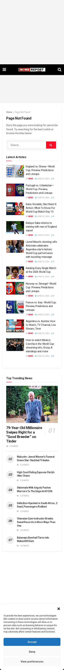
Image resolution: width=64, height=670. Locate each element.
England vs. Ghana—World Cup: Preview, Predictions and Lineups (40, 170)
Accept (32, 642)
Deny (32, 651)
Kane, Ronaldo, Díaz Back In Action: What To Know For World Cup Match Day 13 (41, 208)
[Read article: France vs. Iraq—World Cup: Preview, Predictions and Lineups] (15, 307)
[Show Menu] (4, 69)
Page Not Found (22, 112)
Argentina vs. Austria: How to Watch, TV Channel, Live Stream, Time (41, 325)
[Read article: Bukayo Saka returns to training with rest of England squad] (15, 227)
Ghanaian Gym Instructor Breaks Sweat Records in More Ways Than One (36, 522)
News (30, 179)
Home (9, 112)
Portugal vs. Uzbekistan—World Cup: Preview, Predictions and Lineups (40, 189)
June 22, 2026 (43, 235)
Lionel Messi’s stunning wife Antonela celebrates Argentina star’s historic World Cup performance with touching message (41, 249)
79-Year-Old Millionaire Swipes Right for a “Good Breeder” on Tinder (24, 434)
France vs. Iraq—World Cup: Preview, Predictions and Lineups (41, 306)
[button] (58, 609)
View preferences (32, 661)
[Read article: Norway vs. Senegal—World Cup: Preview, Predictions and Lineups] (15, 288)
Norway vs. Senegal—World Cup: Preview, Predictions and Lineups (41, 287)
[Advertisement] (32, 32)
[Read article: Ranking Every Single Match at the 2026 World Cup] (15, 272)
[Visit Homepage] (32, 69)
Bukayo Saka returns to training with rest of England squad (41, 226)
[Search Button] (59, 69)
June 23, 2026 (43, 179)
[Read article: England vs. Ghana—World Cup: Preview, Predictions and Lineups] (15, 171)
